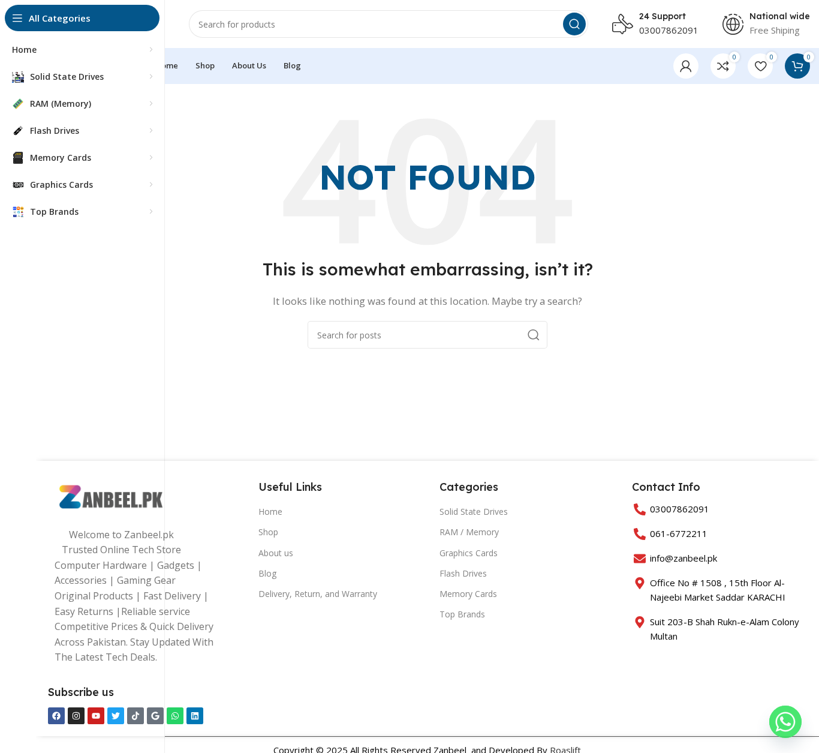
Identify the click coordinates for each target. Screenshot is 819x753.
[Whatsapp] (175, 715)
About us (275, 553)
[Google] (155, 715)
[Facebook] (56, 715)
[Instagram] (76, 715)
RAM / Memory (469, 532)
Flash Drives (463, 573)
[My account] (685, 66)
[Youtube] (96, 715)
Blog (267, 573)
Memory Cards (468, 593)
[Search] (574, 24)
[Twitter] (115, 715)
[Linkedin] (194, 715)
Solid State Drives (473, 511)
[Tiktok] (135, 715)
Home (270, 511)
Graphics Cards (468, 553)
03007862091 (668, 30)
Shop (268, 532)
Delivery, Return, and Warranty (317, 593)
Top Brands (462, 614)
